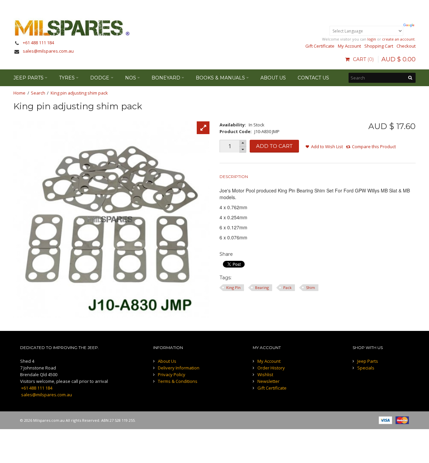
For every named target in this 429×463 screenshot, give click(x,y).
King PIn (233, 287)
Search (38, 93)
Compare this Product (374, 146)
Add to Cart (274, 146)
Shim (310, 287)
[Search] (411, 78)
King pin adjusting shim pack (79, 93)
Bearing (262, 287)
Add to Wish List (327, 146)
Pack (287, 287)
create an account (398, 39)
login (371, 39)
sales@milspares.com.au (48, 51)
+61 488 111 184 (38, 43)
